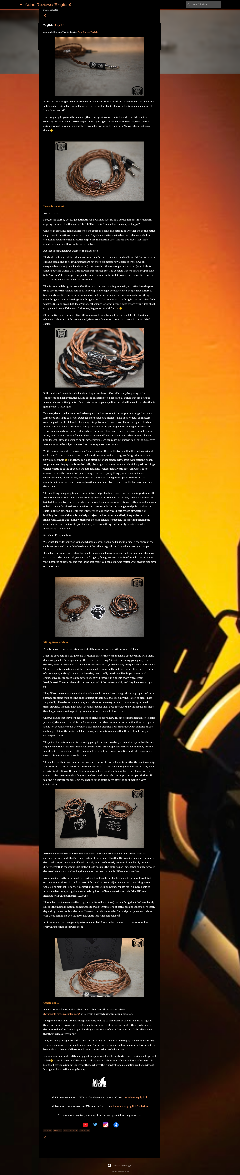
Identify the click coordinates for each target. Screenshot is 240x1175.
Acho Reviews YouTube (88, 32)
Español (59, 25)
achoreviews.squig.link (134, 1097)
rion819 (126, 1171)
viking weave (70, 1131)
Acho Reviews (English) (48, 4)
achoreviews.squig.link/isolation (129, 1106)
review (57, 1131)
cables (47, 1131)
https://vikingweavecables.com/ (62, 1014)
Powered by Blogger (121, 1165)
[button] (45, 15)
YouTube (85, 1131)
